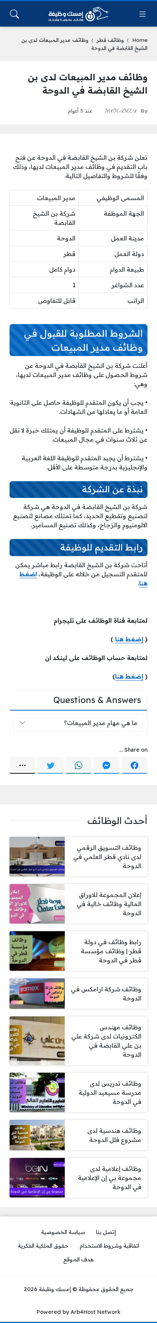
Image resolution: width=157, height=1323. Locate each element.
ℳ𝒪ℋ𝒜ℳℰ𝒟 (121, 110)
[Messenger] (106, 765)
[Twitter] (50, 765)
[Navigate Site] (142, 14)
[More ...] (22, 765)
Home (139, 40)
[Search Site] (14, 14)
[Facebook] (134, 765)
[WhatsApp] (78, 765)
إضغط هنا (129, 639)
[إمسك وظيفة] (78, 14)
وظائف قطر (110, 40)
